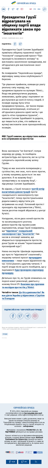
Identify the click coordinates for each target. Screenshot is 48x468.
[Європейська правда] (24, 2)
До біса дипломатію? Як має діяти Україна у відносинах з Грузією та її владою (23, 295)
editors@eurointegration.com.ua (30, 415)
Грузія (5, 334)
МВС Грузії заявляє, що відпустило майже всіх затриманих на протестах (24, 137)
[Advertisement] (24, 362)
